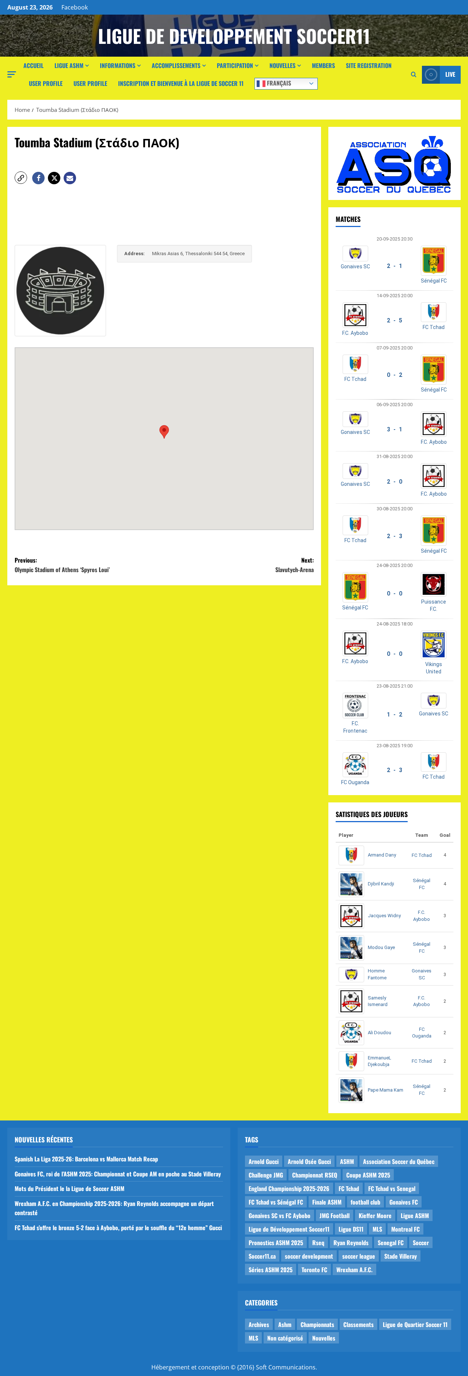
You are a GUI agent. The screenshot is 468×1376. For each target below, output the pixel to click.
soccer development (309, 1256)
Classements (358, 1324)
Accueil (33, 65)
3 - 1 (394, 429)
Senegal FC (391, 1242)
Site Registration (369, 65)
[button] (11, 74)
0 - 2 (394, 374)
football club (365, 1202)
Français (278, 82)
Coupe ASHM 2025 (368, 1175)
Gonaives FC (403, 1202)
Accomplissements (176, 65)
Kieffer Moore (375, 1215)
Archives (259, 1324)
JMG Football (335, 1215)
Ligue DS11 (351, 1229)
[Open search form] (413, 75)
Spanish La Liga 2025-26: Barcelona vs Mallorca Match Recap (86, 1158)
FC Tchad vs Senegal (391, 1188)
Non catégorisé (285, 1338)
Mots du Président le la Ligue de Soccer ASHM (69, 1188)
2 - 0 (394, 481)
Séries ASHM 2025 (270, 1269)
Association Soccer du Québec (398, 1161)
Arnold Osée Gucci (309, 1161)
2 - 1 (394, 265)
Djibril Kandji (381, 884)
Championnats (317, 1324)
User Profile (46, 83)
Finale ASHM (326, 1202)
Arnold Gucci (264, 1161)
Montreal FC (405, 1229)
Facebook (74, 7)
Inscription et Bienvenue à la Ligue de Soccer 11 (181, 83)
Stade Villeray (400, 1256)
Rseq (318, 1242)
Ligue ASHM (68, 65)
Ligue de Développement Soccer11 (289, 1229)
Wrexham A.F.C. (354, 1269)
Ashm (284, 1324)
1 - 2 (394, 714)
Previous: (62, 565)
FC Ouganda (355, 782)
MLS (377, 1229)
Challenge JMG (266, 1175)
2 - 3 (394, 536)
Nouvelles (282, 65)
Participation (235, 65)
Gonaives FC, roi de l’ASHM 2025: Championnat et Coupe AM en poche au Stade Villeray (118, 1173)
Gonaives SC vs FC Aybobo (279, 1215)
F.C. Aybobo (355, 333)
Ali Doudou (379, 1032)
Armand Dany (382, 855)
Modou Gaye (381, 947)
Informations (117, 65)
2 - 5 (394, 320)
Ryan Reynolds (351, 1242)
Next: (294, 565)
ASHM (347, 1161)
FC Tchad (434, 327)
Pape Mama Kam (385, 1090)
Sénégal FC (434, 281)
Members (323, 65)
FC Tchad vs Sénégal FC (276, 1202)
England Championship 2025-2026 (289, 1188)
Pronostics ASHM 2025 (276, 1242)
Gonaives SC (355, 266)
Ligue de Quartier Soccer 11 (415, 1324)
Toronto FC (314, 1269)
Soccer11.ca (262, 1256)
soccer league (358, 1256)
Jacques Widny (384, 915)
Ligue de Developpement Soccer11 (234, 35)
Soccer (421, 1242)
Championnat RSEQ (314, 1175)
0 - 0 (394, 593)
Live (450, 74)
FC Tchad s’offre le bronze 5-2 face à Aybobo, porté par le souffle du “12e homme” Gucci (118, 1227)
